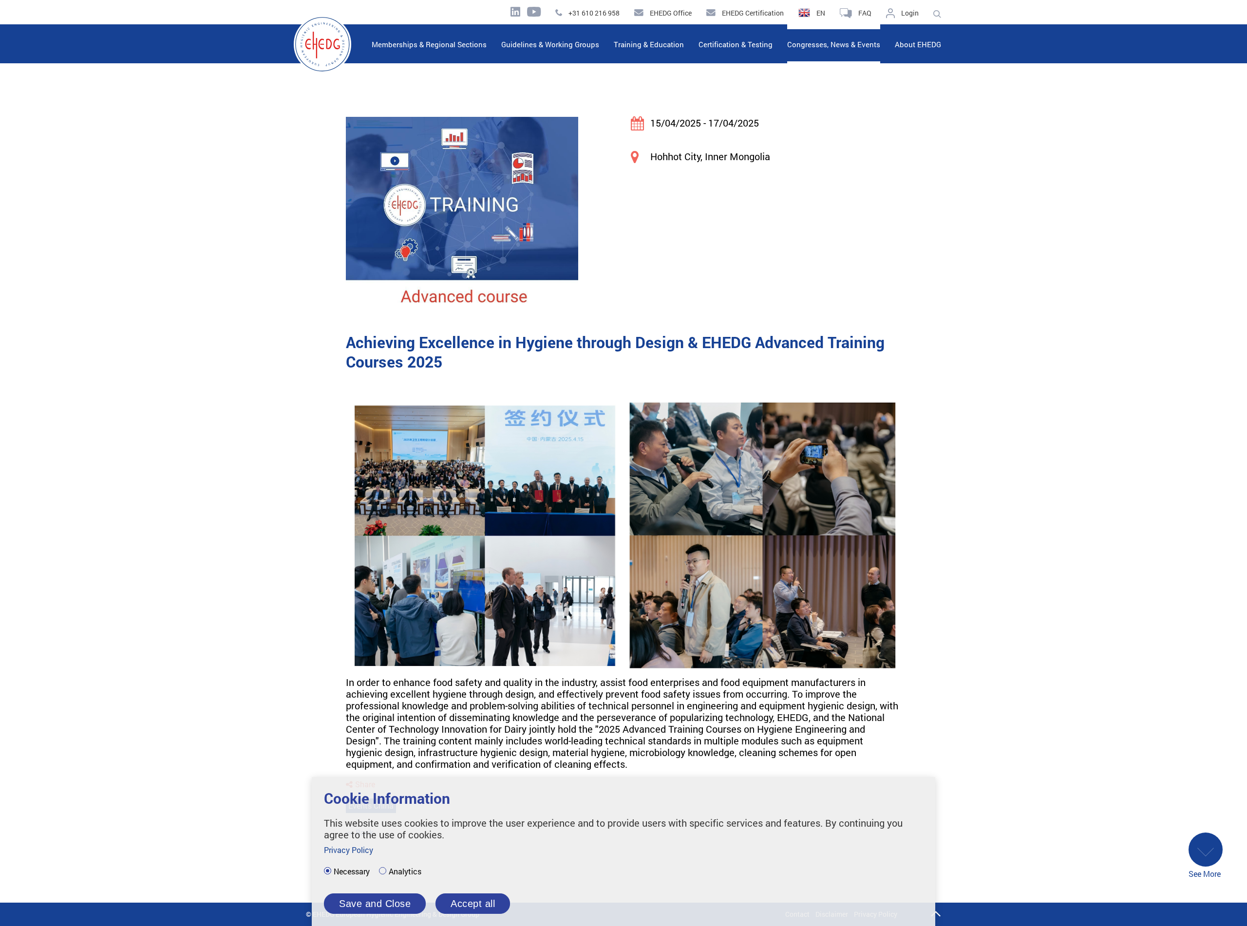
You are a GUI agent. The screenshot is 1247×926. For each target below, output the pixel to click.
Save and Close (375, 903)
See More (1205, 874)
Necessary (352, 871)
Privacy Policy (348, 850)
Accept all (473, 903)
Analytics (405, 871)
